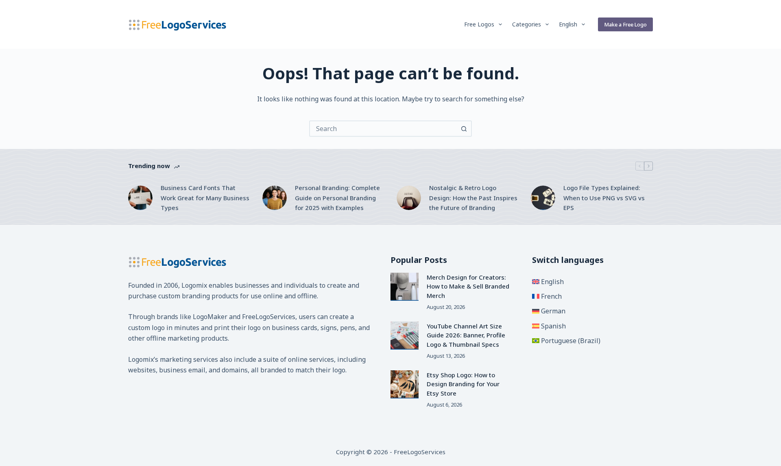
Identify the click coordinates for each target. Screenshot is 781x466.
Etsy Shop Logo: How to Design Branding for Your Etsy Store (463, 384)
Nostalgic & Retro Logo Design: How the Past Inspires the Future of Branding (473, 198)
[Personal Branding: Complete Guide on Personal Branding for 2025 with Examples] (274, 198)
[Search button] (463, 128)
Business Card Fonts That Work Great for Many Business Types (205, 198)
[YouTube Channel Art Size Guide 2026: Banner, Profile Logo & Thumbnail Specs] (404, 336)
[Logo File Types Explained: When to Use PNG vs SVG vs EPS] (543, 198)
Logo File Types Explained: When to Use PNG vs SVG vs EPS (604, 198)
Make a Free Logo (625, 24)
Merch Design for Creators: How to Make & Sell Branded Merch (468, 286)
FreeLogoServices (268, 316)
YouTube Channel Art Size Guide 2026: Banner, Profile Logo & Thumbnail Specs (466, 335)
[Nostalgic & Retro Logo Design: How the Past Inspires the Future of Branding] (409, 198)
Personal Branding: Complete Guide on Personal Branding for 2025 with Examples (337, 198)
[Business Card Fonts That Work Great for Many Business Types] (140, 198)
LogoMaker (210, 316)
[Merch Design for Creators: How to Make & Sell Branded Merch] (404, 287)
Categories (526, 24)
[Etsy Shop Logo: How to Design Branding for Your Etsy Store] (404, 384)
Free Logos (479, 24)
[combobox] (383, 128)
